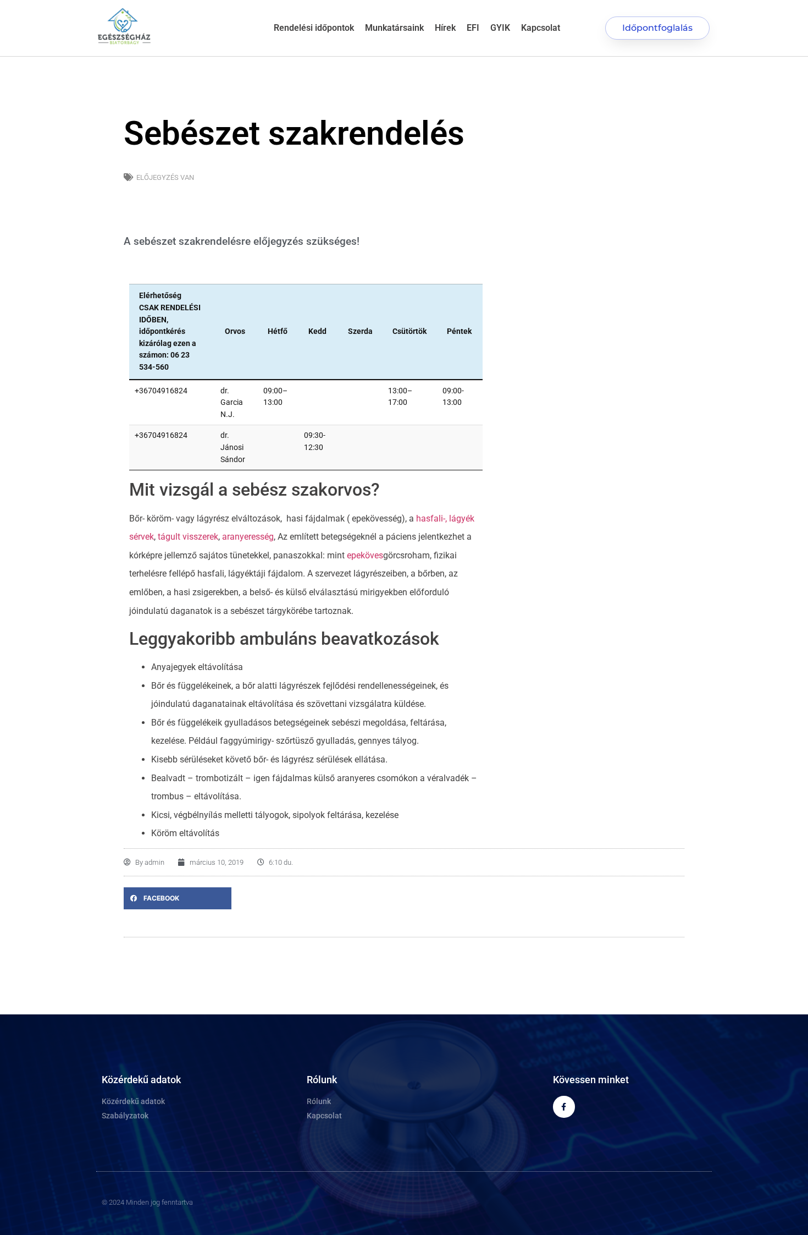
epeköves (365, 555)
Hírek (445, 28)
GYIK (500, 28)
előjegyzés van (165, 177)
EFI (473, 28)
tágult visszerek (188, 536)
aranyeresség (248, 536)
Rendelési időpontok (314, 28)
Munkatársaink (394, 28)
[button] (177, 898)
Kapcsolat (540, 28)
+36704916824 (161, 391)
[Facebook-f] (563, 1106)
